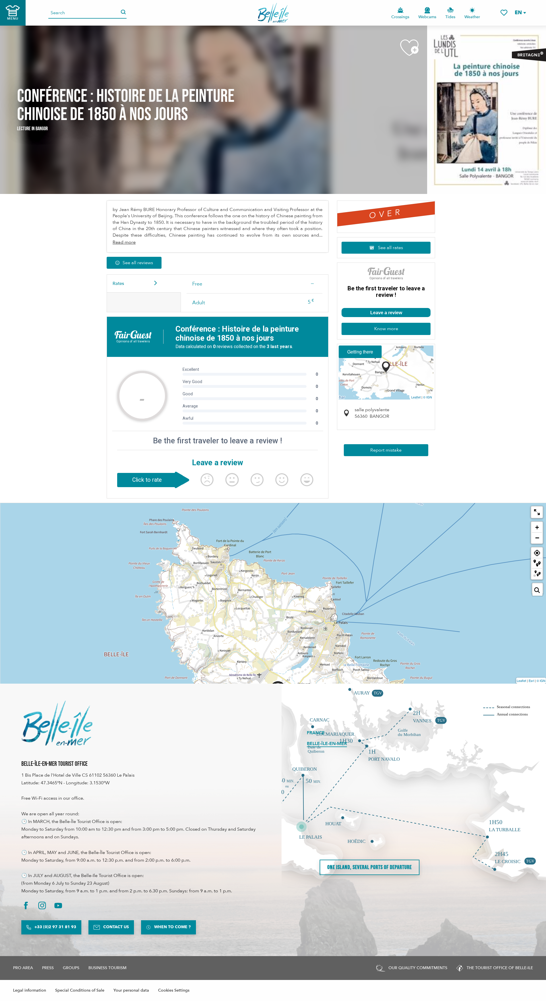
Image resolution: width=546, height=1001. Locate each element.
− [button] (537, 538)
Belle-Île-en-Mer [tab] (327, 743)
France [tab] (316, 733)
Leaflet (416, 397)
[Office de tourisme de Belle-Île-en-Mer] (56, 723)
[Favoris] (503, 13)
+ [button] (537, 527)
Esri (531, 680)
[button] (520, 12)
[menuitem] (273, 13)
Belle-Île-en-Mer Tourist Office (54, 764)
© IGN (427, 397)
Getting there (360, 351)
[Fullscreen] (537, 512)
